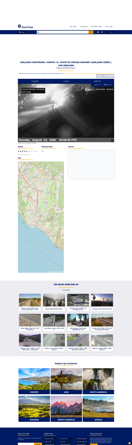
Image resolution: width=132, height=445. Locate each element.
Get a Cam (62, 441)
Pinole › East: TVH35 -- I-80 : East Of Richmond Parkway (102, 329)
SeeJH (111, 32)
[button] (111, 85)
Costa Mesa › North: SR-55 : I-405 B (54, 329)
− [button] (19, 166)
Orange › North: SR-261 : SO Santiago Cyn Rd (78, 309)
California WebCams (81, 441)
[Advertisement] (66, 11)
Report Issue (109, 76)
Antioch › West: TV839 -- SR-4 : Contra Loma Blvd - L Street (30, 309)
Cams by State (48, 441)
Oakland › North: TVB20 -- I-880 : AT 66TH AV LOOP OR (78, 349)
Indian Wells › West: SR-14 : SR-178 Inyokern (30, 329)
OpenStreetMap (56, 272)
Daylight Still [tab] (97, 81)
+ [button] (19, 163)
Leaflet (50, 272)
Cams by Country (49, 438)
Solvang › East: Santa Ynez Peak (102, 309)
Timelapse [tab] (66, 81)
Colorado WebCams (81, 438)
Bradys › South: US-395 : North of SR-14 (54, 349)
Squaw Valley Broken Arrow (54, 309)
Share (100, 76)
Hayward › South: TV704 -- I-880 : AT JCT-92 (102, 349)
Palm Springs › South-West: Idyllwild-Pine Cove (78, 329)
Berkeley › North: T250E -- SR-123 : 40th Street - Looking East (30, 349)
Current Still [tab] (35, 81)
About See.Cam (64, 438)
